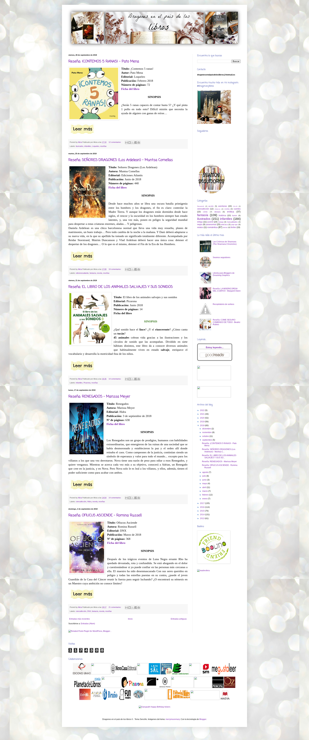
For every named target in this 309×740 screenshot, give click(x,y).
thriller (233, 227)
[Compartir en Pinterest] (138, 142)
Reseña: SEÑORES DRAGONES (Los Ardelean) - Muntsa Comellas (120, 160)
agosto (205, 472)
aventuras (222, 206)
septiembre (207, 440)
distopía (217, 212)
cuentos (237, 209)
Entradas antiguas (179, 619)
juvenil (210, 222)
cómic (205, 212)
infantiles (87, 146)
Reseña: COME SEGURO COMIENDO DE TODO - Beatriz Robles (226, 322)
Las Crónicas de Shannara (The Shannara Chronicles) (225, 243)
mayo (205, 483)
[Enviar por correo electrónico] (126, 142)
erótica (230, 211)
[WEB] (82, 674)
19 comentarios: (115, 269)
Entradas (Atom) (88, 623)
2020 (202, 418)
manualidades (232, 222)
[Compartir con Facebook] (135, 142)
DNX (89, 611)
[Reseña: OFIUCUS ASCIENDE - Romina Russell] (82, 599)
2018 (202, 425)
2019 (202, 421)
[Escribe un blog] (129, 142)
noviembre (207, 432)
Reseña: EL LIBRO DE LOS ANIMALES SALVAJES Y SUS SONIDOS (120, 287)
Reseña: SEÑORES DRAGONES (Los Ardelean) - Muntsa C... (218, 450)
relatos (200, 227)
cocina (226, 209)
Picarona (87, 383)
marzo (205, 491)
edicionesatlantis (82, 273)
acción (211, 206)
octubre (205, 436)
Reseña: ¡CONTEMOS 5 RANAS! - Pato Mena (103, 61)
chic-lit (235, 206)
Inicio (130, 619)
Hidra (89, 501)
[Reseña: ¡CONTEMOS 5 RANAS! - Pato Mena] (82, 134)
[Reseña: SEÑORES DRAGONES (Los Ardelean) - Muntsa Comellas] (82, 261)
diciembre (206, 429)
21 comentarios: (115, 607)
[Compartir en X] (132, 142)
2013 (202, 518)
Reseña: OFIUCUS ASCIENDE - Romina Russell (105, 515)
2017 (202, 503)
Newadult (200, 206)
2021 (202, 414)
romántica (212, 227)
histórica (222, 215)
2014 (202, 514)
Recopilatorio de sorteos (223, 304)
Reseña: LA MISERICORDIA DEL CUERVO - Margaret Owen (227, 290)
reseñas (103, 146)
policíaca (224, 224)
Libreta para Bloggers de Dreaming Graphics (223, 274)
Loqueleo (95, 146)
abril (204, 487)
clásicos (217, 209)
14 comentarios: (115, 379)
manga (220, 222)
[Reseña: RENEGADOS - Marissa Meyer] (82, 490)
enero (205, 499)
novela (99, 273)
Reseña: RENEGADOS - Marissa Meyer (99, 396)
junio (204, 480)
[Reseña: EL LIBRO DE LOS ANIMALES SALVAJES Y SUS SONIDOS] (82, 371)
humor (234, 215)
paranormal (211, 224)
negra (199, 224)
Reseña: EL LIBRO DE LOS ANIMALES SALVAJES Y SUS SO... (219, 456)
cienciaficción (81, 501)
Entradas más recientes (79, 619)
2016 (202, 507)
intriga (200, 222)
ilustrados (79, 146)
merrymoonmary (173, 719)
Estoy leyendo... (215, 347)
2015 (202, 511)
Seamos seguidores (221, 257)
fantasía (93, 273)
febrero (205, 495)
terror (225, 227)
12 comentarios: (115, 142)
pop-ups (234, 224)
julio (204, 476)
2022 (202, 410)
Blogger (202, 719)
